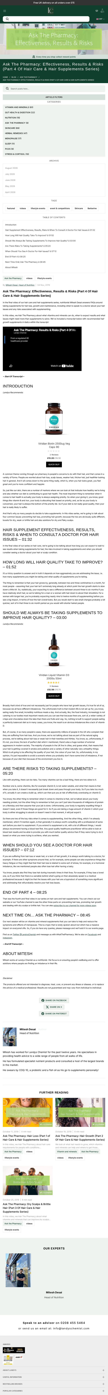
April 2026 (10, 192)
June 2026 (10, 180)
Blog (14, 77)
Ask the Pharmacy (28, 77)
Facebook (92, 934)
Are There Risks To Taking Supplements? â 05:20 (28, 246)
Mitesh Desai (54, 1292)
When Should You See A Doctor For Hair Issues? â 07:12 (31, 251)
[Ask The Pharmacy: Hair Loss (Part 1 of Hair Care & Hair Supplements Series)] (28, 1113)
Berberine (92, 208)
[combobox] (46, 19)
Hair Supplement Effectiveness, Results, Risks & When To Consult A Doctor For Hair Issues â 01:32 (50, 230)
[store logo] (50, 10)
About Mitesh (11, 267)
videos (29, 278)
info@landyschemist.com (71, 1328)
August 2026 (11, 168)
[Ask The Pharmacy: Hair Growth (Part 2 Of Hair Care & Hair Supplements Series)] (80, 1113)
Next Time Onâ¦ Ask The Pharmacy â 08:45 (25, 262)
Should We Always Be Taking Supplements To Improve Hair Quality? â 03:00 (40, 240)
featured (11, 208)
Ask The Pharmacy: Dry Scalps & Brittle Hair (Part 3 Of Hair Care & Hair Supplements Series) (27, 1208)
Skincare (79, 208)
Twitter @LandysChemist (24, 934)
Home (5, 77)
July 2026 (10, 174)
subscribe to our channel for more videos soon (75, 905)
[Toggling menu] (4, 10)
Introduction (10, 224)
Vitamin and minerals (67, 1151)
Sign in (102, 12)
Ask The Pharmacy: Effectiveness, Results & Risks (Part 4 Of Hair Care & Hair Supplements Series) (48, 80)
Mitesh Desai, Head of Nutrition (20, 285)
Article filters (54, 97)
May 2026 (10, 186)
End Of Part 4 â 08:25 (15, 256)
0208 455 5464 (73, 1323)
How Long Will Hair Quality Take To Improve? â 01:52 (29, 235)
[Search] (7, 88)
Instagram (7, 938)
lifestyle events (44, 278)
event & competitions (60, 208)
